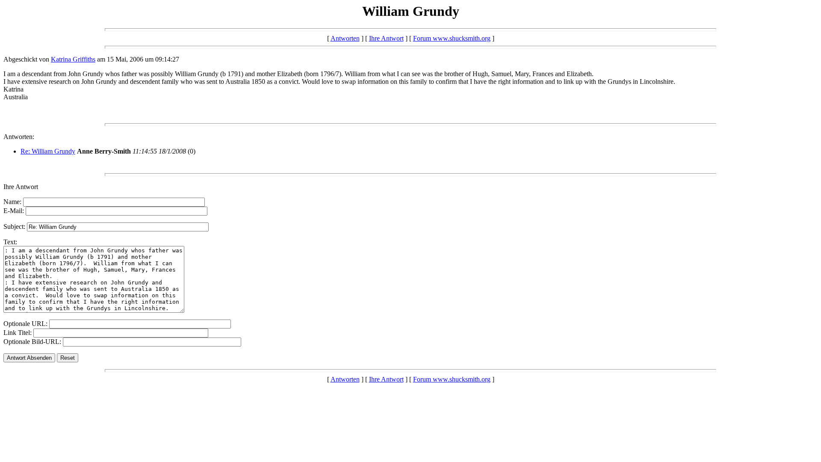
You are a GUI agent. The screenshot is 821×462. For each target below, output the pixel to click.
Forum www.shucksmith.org (451, 38)
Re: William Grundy (48, 151)
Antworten (345, 38)
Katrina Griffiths (73, 59)
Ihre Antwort (386, 38)
